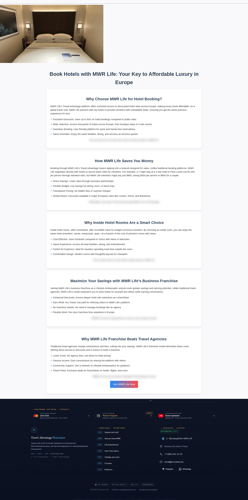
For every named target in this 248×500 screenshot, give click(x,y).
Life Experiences (124, 445)
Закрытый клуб (124, 432)
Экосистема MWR (124, 438)
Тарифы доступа (124, 457)
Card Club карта (124, 451)
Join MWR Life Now (124, 384)
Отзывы (124, 463)
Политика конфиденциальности (124, 490)
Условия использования (148, 490)
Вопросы (124, 469)
